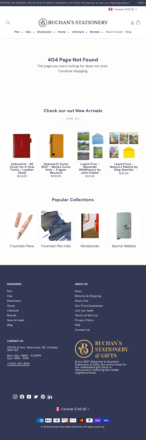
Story (78, 291)
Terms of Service (86, 315)
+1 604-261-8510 (18, 363)
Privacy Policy (84, 320)
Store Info (81, 301)
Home (62, 32)
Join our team (84, 310)
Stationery (45, 32)
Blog (129, 32)
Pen (17, 32)
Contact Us (82, 330)
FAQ (77, 325)
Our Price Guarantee (89, 306)
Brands (95, 32)
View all (73, 118)
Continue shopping (73, 71)
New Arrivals (114, 32)
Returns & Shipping (88, 296)
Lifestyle (78, 32)
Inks (28, 32)
